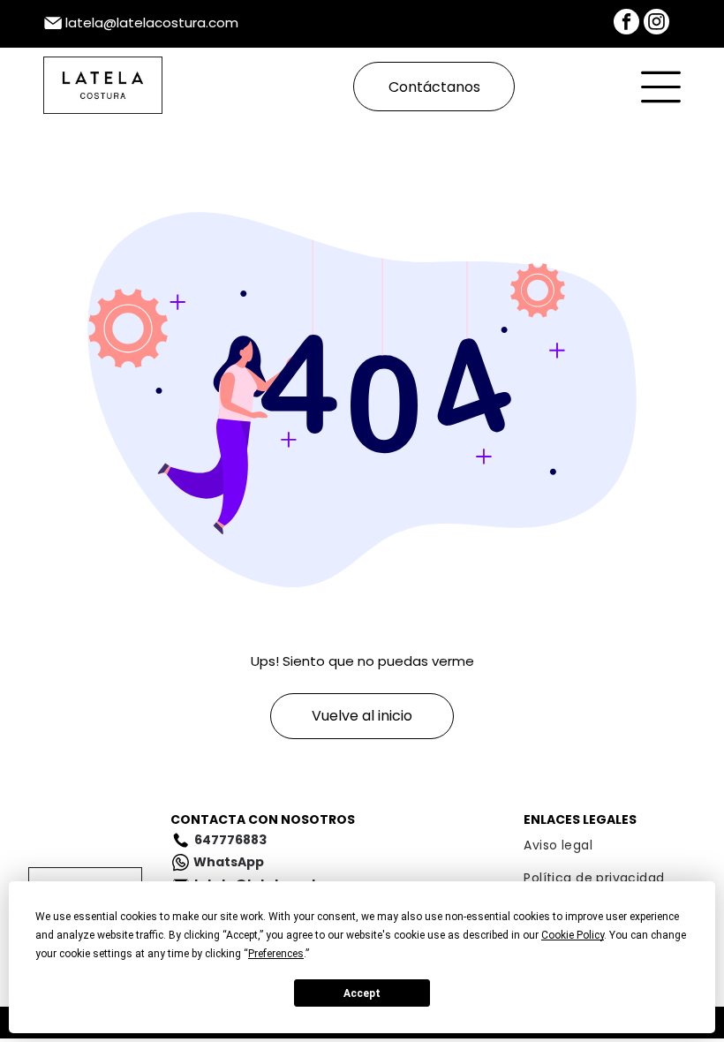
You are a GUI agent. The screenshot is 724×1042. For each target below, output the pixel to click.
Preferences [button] (276, 954)
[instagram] (656, 24)
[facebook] (626, 24)
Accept (362, 993)
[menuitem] (609, 845)
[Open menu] (661, 87)
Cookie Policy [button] (572, 935)
